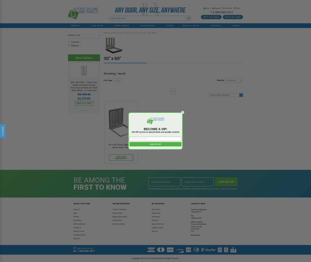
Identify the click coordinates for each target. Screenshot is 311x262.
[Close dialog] (182, 112)
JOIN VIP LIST (155, 144)
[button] (3, 131)
